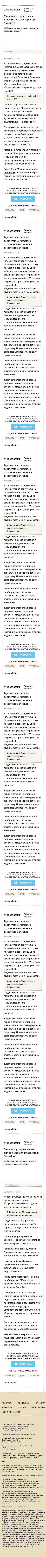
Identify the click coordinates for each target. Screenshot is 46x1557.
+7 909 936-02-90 (15, 1442)
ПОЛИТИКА (6, 1403)
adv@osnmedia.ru (8, 1448)
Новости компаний (11, 1412)
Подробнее (6, 1503)
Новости (9, 210)
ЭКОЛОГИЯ (21, 1408)
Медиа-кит (22, 1479)
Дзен (22, 210)
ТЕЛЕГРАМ (34, 210)
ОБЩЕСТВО (40, 1403)
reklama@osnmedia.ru (27, 1446)
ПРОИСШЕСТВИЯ (12, 10)
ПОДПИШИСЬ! (25, 199)
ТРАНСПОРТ (7, 1408)
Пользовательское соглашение (14, 1507)
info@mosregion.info (14, 1430)
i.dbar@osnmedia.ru (13, 1440)
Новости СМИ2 (11, 217)
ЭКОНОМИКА (23, 1403)
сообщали (9, 172)
